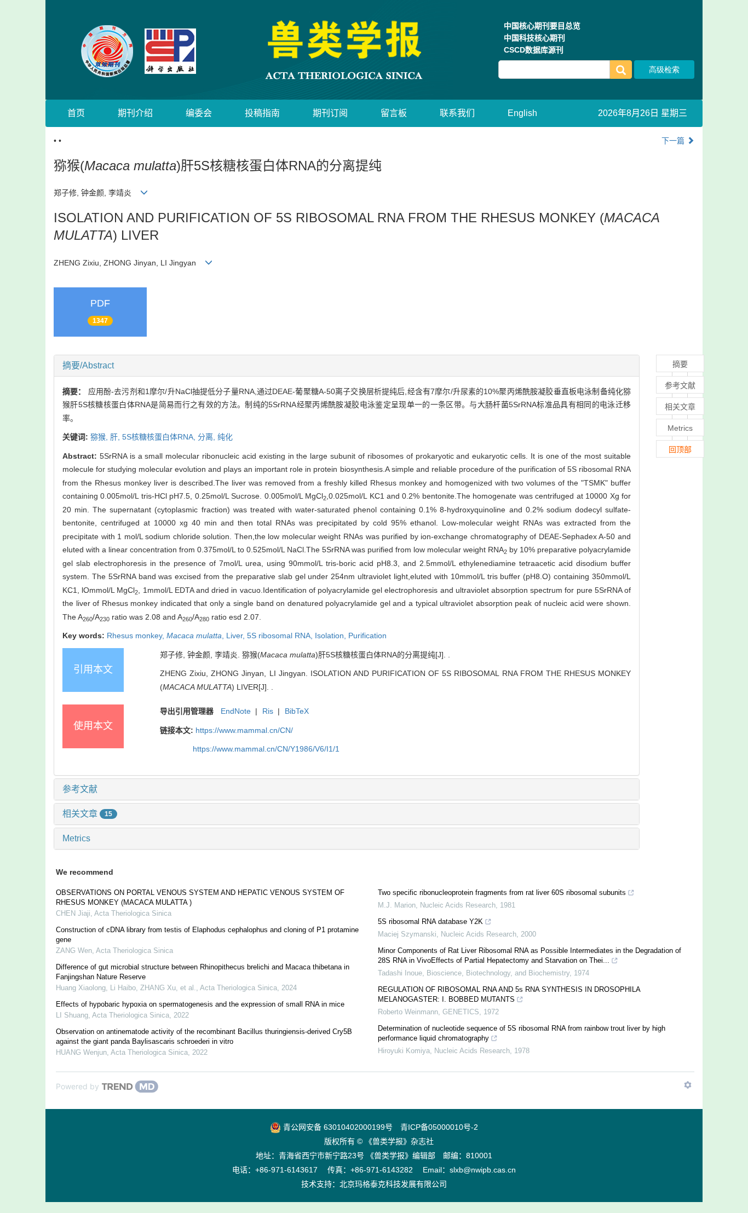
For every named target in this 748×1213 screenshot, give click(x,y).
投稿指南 (262, 113)
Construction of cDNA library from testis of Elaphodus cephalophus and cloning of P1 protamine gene (207, 935)
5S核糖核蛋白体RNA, (160, 436)
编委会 (199, 113)
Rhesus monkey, (136, 635)
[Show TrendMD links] (687, 1085)
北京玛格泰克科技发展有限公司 (393, 1184)
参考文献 (79, 789)
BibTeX (297, 711)
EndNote (236, 711)
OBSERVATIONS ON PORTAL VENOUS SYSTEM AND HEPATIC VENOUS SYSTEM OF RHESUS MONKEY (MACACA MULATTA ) (200, 897)
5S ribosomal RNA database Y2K (430, 921)
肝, (116, 436)
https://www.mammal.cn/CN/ (244, 730)
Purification (367, 635)
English (522, 113)
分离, (207, 436)
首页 (76, 113)
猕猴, (100, 436)
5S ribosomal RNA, (281, 635)
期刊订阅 (330, 113)
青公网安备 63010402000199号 (337, 1127)
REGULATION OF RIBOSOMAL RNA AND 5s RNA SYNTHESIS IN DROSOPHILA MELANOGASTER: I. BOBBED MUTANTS (509, 994)
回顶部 (680, 449)
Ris (267, 711)
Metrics (76, 838)
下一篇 (674, 140)
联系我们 (457, 113)
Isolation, (331, 635)
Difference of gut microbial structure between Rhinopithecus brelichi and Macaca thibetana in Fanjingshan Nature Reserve (202, 972)
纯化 (225, 436)
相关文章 (87, 813)
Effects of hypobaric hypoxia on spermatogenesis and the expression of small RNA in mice (200, 1004)
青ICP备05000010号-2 (439, 1127)
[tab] (346, 365)
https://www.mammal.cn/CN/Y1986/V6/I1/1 (266, 748)
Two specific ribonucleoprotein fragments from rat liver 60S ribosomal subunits (502, 892)
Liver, (236, 635)
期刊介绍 (135, 113)
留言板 (394, 113)
